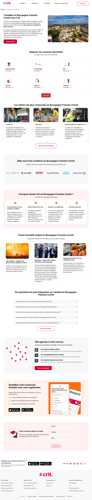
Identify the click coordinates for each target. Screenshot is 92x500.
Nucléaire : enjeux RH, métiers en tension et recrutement (45, 261)
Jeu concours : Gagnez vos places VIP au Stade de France (16, 262)
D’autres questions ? (46, 328)
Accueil (2, 9)
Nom (53, 438)
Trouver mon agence (43, 368)
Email (54, 426)
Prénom (54, 432)
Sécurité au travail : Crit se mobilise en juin (72, 259)
